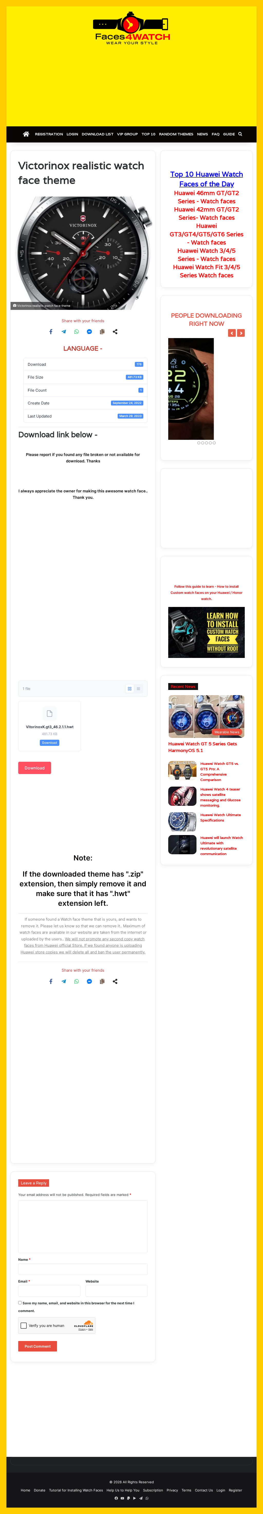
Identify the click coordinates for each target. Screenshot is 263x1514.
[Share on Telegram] (64, 332)
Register (235, 1490)
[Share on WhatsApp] (76, 332)
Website (92, 1281)
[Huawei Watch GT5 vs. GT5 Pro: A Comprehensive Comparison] (182, 781)
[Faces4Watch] (131, 28)
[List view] (138, 689)
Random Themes (176, 134)
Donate (39, 1490)
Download (49, 743)
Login (72, 134)
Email (24, 1281)
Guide (229, 134)
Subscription (153, 1490)
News (202, 134)
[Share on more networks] (115, 332)
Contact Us (204, 1490)
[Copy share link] (102, 332)
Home (25, 1490)
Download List (98, 134)
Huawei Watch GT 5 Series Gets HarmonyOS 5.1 (202, 758)
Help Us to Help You (123, 1490)
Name (24, 1259)
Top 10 (148, 134)
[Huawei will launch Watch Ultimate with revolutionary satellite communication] (182, 856)
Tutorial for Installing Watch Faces (76, 1490)
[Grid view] (130, 689)
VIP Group (127, 134)
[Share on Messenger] (89, 332)
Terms (186, 1490)
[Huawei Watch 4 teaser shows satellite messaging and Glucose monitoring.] (182, 807)
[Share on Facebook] (51, 332)
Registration (49, 134)
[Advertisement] (131, 85)
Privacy (172, 1490)
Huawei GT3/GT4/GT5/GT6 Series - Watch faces (206, 234)
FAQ (216, 134)
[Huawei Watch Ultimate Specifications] (182, 833)
